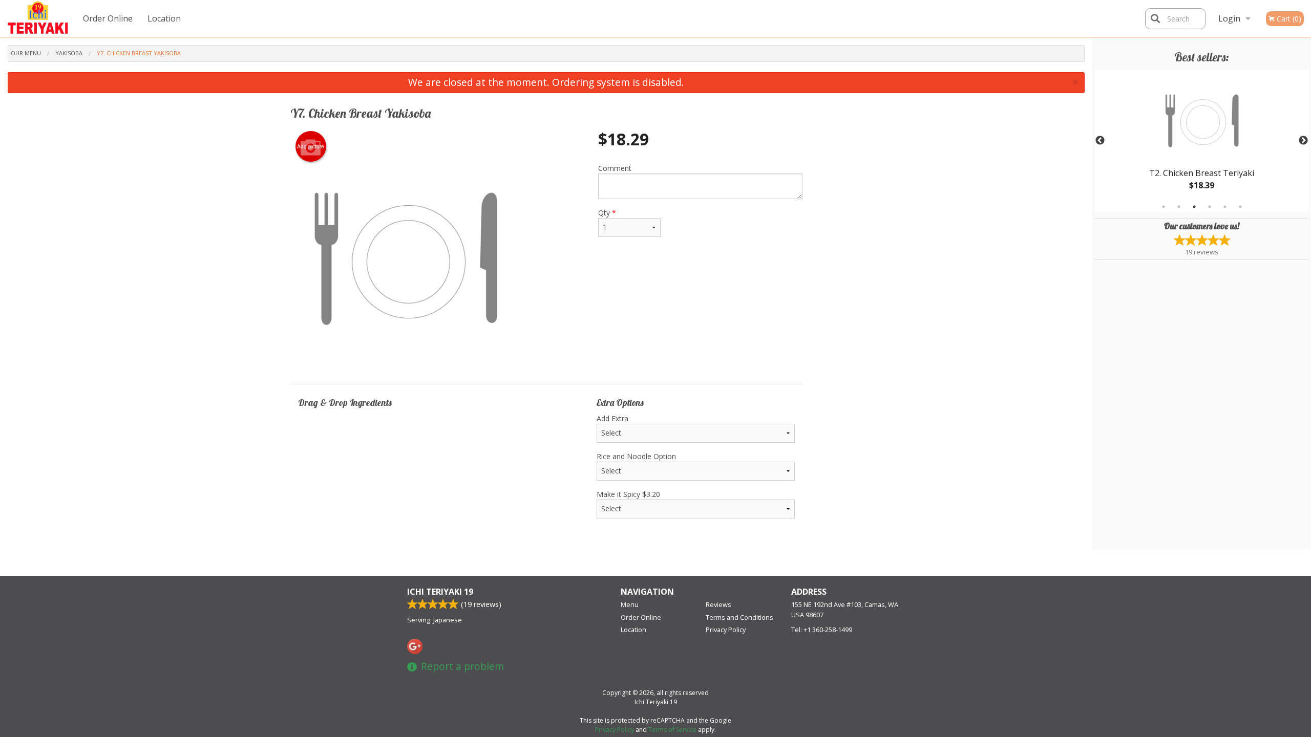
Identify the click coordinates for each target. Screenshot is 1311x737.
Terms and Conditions (739, 617)
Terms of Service (672, 729)
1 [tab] (1163, 207)
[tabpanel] (1201, 140)
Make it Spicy (628, 494)
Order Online (108, 18)
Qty (607, 213)
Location (164, 18)
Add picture (310, 146)
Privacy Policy (726, 629)
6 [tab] (1240, 207)
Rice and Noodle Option (636, 456)
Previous (1100, 141)
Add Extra (612, 418)
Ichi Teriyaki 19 (440, 591)
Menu (630, 604)
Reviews (718, 604)
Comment (614, 168)
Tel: (821, 629)
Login (1229, 18)
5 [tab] (1225, 207)
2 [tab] (1179, 207)
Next (1303, 141)
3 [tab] (1194, 207)
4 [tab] (1209, 207)
